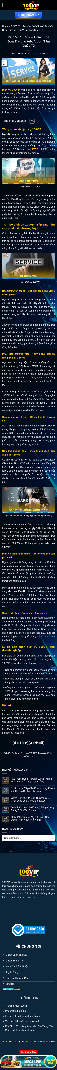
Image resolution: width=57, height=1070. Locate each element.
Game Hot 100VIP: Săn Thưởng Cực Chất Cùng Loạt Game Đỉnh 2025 (30, 799)
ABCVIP (16, 911)
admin (43, 54)
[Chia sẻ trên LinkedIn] (41, 743)
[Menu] (4, 5)
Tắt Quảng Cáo (28, 1052)
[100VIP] (31, 5)
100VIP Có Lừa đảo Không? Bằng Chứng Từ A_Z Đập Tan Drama (33, 808)
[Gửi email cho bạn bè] (31, 743)
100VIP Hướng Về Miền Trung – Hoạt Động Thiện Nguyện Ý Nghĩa (30, 818)
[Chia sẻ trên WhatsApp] (15, 743)
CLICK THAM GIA (28, 15)
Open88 (20, 915)
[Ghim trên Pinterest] (36, 743)
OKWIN (6, 911)
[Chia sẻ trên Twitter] (25, 743)
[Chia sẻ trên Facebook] (20, 743)
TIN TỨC (16, 26)
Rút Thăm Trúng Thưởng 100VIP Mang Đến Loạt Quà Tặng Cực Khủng (31, 780)
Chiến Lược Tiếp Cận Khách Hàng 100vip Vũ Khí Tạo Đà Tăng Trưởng (33, 789)
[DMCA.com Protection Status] (11, 989)
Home (5, 26)
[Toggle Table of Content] (30, 121)
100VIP (6, 882)
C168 (25, 911)
